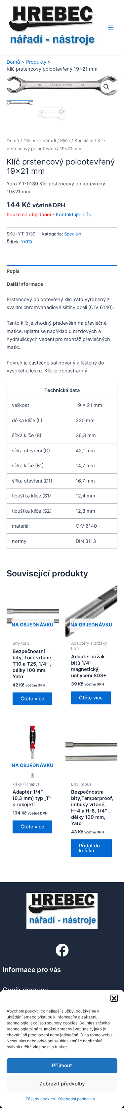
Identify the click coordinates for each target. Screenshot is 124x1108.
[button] (114, 998)
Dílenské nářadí (39, 140)
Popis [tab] (13, 271)
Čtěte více (32, 699)
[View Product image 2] (51, 113)
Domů (13, 140)
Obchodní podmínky (76, 1098)
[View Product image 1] (20, 102)
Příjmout (62, 1065)
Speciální (83, 140)
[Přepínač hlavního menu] (110, 27)
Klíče (65, 140)
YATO (26, 241)
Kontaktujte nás (73, 215)
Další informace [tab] (25, 284)
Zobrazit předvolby (62, 1083)
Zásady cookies (40, 1098)
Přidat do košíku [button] (89, 848)
